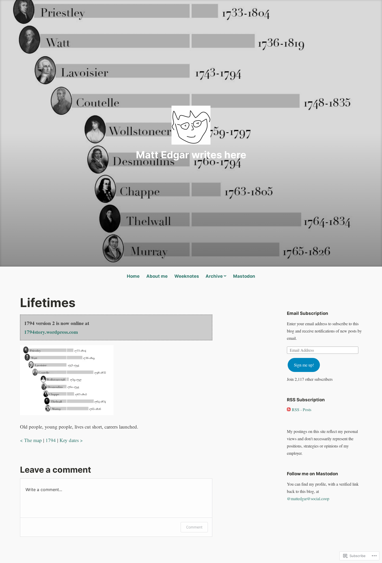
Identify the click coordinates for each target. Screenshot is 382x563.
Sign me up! (304, 365)
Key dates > (71, 440)
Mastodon (244, 276)
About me (157, 276)
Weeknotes (186, 276)
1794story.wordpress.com (51, 331)
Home (133, 276)
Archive (214, 276)
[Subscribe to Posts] (289, 409)
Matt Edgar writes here (191, 155)
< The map (31, 440)
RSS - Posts (301, 409)
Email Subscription (307, 313)
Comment (194, 527)
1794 (50, 440)
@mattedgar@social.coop (308, 498)
